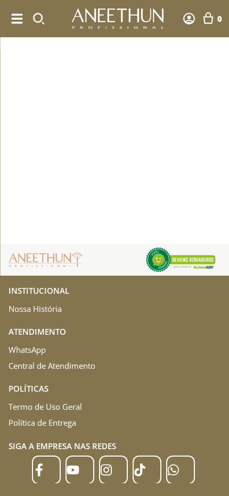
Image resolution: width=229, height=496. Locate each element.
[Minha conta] (189, 18)
